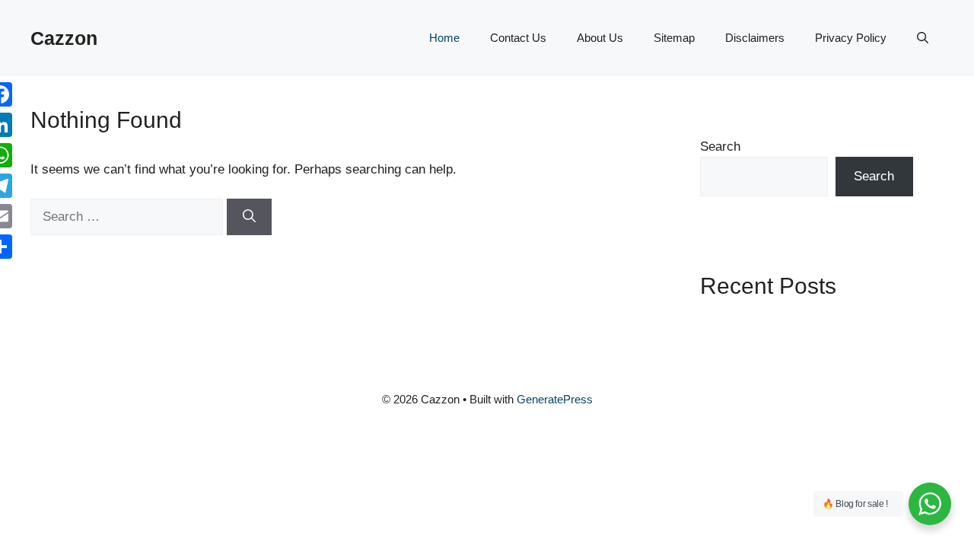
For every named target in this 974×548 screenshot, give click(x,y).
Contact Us (518, 37)
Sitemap (674, 37)
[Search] (249, 217)
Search (720, 146)
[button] (923, 38)
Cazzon (63, 38)
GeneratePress (555, 399)
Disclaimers (755, 37)
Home (444, 37)
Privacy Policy (850, 37)
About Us (600, 37)
